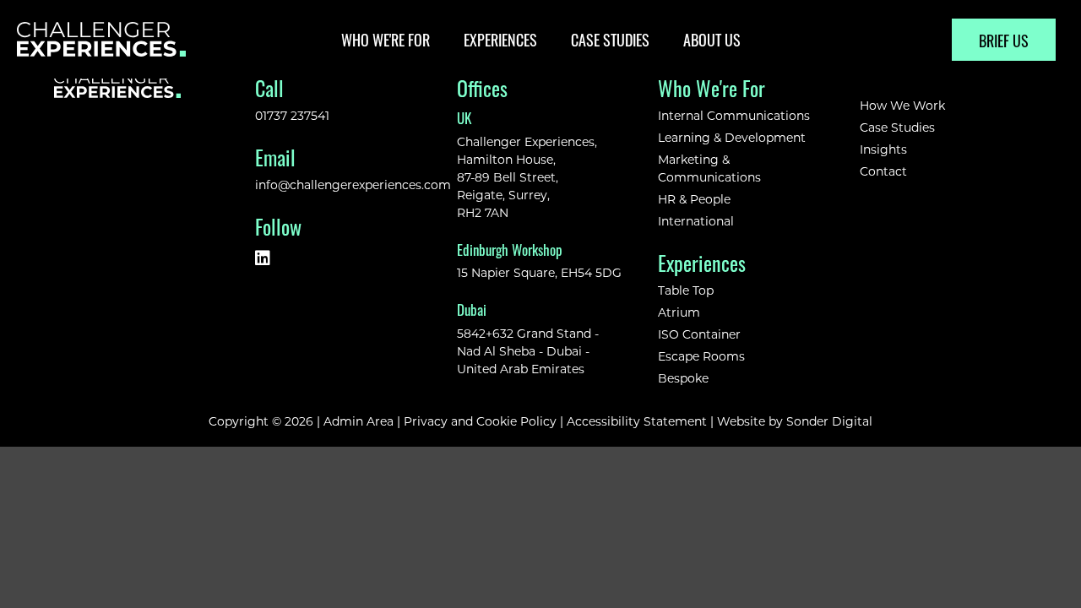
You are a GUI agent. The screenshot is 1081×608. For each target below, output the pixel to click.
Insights (883, 149)
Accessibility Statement (637, 421)
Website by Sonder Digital (794, 421)
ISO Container (699, 334)
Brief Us (1004, 40)
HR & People (694, 199)
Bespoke (683, 378)
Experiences (500, 39)
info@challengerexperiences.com (353, 184)
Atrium (679, 312)
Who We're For (385, 39)
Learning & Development (732, 137)
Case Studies (610, 39)
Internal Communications (734, 115)
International (696, 221)
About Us (712, 39)
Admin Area (358, 421)
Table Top (686, 290)
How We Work (902, 105)
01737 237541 (292, 115)
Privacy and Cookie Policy (480, 421)
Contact (883, 171)
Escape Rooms (701, 356)
